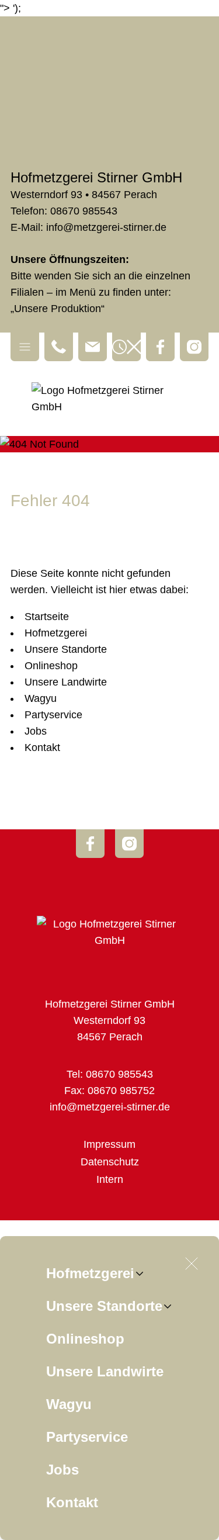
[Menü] (25, 347)
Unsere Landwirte (105, 1371)
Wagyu (69, 1404)
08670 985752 (121, 1090)
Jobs (62, 1469)
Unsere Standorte (104, 1306)
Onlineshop (85, 1339)
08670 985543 (83, 211)
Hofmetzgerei (90, 1273)
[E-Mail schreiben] (92, 347)
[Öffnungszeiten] (126, 347)
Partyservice (87, 1437)
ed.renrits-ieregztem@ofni (106, 227)
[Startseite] (109, 398)
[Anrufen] (58, 347)
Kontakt (72, 1502)
